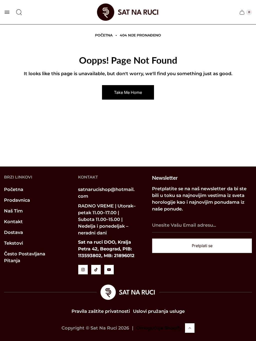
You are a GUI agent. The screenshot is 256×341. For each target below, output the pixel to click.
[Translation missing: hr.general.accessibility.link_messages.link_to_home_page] (128, 292)
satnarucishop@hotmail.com (106, 193)
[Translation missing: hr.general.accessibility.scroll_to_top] (190, 328)
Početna (103, 35)
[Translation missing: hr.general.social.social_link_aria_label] (83, 270)
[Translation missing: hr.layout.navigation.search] (19, 12)
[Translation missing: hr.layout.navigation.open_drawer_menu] (7, 12)
